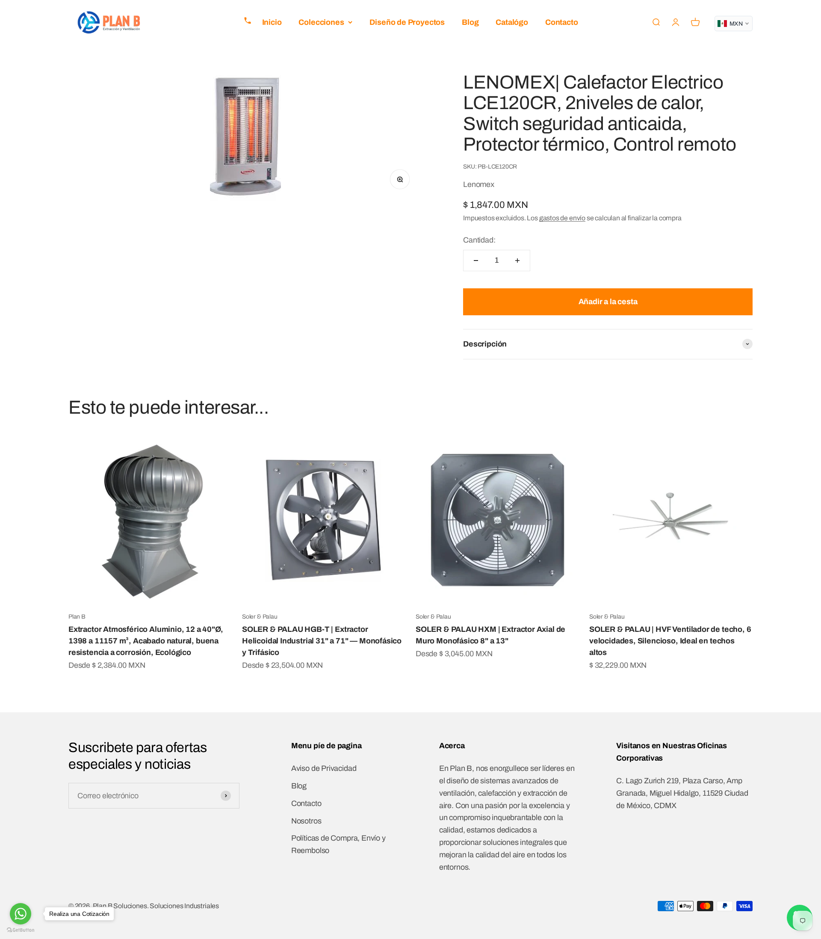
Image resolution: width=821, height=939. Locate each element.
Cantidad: (479, 240)
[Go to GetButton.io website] (20, 930)
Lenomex (478, 184)
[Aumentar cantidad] (517, 260)
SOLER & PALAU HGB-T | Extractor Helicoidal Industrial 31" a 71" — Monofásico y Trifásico (322, 641)
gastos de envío (562, 218)
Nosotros (306, 821)
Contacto (561, 22)
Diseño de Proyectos (407, 22)
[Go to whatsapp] (20, 913)
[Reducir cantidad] (476, 260)
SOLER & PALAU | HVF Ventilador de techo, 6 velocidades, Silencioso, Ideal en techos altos (670, 641)
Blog (470, 22)
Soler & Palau (260, 616)
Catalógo (512, 22)
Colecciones (321, 22)
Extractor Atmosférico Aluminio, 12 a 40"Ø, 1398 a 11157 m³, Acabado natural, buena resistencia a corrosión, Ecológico (145, 641)
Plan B (77, 616)
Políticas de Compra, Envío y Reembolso (338, 844)
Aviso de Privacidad (324, 768)
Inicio (272, 22)
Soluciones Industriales (184, 905)
